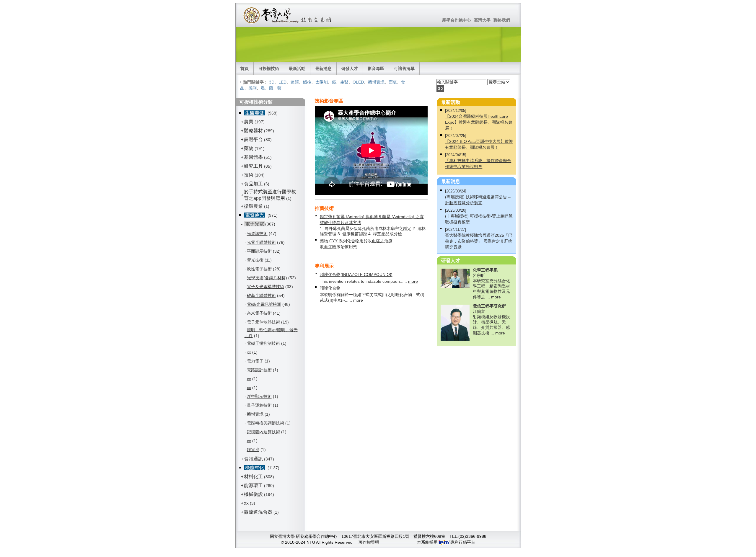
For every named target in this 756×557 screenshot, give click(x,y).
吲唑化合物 (330, 288)
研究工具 (253, 166)
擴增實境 (376, 82)
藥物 (248, 148)
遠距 (295, 82)
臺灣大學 (482, 20)
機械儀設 (253, 494)
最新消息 (323, 68)
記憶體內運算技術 (263, 431)
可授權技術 (268, 68)
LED (282, 82)
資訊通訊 (253, 458)
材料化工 (253, 476)
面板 (393, 82)
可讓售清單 (404, 68)
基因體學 (253, 157)
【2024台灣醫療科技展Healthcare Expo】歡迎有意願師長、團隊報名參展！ (478, 122)
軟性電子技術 (259, 269)
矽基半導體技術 (261, 295)
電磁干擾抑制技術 (263, 343)
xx (249, 352)
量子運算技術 (259, 405)
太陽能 (321, 82)
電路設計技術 (259, 369)
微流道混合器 (258, 511)
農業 (248, 121)
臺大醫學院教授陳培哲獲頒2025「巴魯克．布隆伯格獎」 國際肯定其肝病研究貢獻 (478, 241)
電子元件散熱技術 (263, 322)
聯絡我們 (501, 20)
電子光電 (254, 223)
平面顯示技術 (259, 251)
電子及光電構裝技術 (265, 286)
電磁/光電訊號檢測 (264, 304)
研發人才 (349, 68)
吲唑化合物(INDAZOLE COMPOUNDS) (356, 274)
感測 (252, 88)
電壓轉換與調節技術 (265, 423)
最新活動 (297, 68)
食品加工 (253, 183)
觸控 (307, 82)
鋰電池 (253, 449)
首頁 (244, 68)
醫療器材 (254, 130)
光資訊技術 (257, 233)
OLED (358, 82)
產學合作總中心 (456, 20)
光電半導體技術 (261, 242)
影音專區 (376, 68)
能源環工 (253, 485)
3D (271, 82)
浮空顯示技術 (259, 396)
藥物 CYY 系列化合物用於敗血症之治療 (356, 241)
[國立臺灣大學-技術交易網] (288, 15)
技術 (248, 174)
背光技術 (255, 260)
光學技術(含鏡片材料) (267, 277)
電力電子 (255, 361)
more (413, 281)
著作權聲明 (369, 542)
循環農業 (253, 206)
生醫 (344, 82)
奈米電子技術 (259, 313)
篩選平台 (253, 139)
